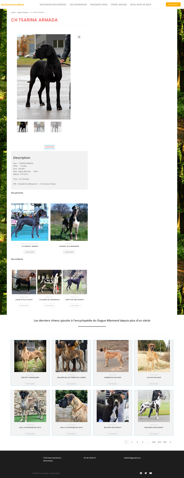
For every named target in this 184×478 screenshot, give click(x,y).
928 (153, 442)
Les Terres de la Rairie (12, 4)
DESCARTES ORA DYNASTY (153, 427)
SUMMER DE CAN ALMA (112, 377)
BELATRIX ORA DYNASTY (112, 427)
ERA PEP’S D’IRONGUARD (30, 377)
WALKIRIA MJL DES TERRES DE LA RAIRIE (71, 377)
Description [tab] (49, 147)
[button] (79, 37)
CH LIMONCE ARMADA (30, 246)
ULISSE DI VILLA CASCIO (23, 300)
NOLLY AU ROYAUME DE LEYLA (71, 427)
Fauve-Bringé (119, 4)
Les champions (78, 4)
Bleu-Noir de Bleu (140, 4)
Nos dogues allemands (53, 4)
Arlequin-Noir (98, 4)
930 (164, 442)
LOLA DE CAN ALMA (154, 377)
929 (159, 442)
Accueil (13, 12)
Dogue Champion (23, 12)
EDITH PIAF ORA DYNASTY (75, 300)
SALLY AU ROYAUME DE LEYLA (30, 427)
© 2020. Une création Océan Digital (46, 473)
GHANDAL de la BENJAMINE (69, 246)
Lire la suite (29, 252)
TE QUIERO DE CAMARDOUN (49, 300)
